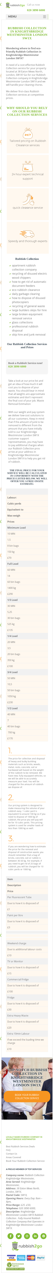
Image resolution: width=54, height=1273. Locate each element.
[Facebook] (11, 1236)
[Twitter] (19, 1236)
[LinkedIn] (35, 1236)
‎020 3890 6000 (17, 366)
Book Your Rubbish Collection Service (27, 1096)
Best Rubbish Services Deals (20, 1146)
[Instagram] (27, 1236)
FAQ (8, 1150)
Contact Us (11, 1153)
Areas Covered (13, 1157)
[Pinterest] (43, 1236)
